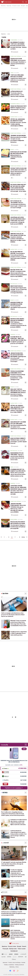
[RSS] (17, 970)
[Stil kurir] (25, 957)
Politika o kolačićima (9, 964)
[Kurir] (11, 954)
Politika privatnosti (19, 964)
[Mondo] (4, 954)
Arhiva (23, 537)
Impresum (5, 962)
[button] (14, 52)
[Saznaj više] (25, 593)
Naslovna (3, 34)
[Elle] (14, 957)
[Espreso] (16, 954)
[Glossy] (14, 959)
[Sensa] (9, 957)
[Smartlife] (20, 957)
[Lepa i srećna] (3, 957)
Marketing (12, 967)
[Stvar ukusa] (5, 2)
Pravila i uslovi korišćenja (14, 962)
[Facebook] (10, 970)
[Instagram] (14, 970)
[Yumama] (23, 954)
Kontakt (23, 962)
